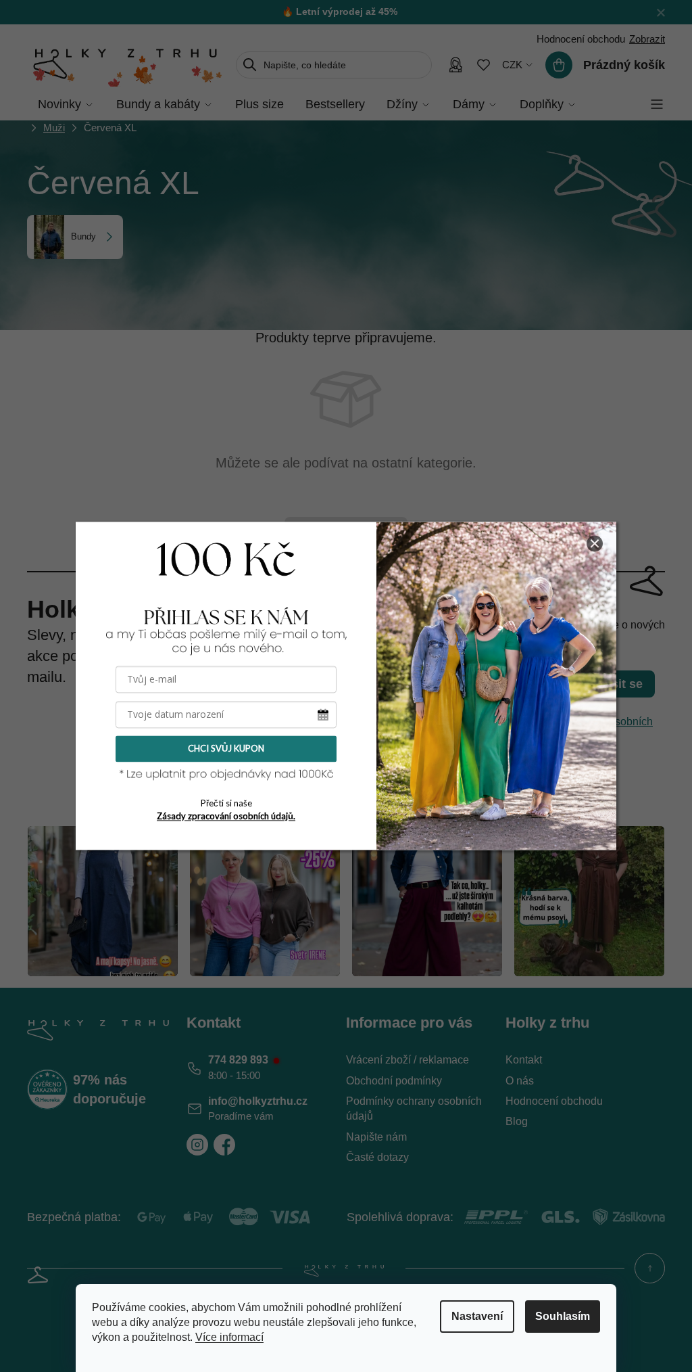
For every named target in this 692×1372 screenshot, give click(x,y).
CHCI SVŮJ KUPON (226, 748)
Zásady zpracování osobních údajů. (226, 815)
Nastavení (477, 1316)
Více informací (229, 1337)
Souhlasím (562, 1316)
